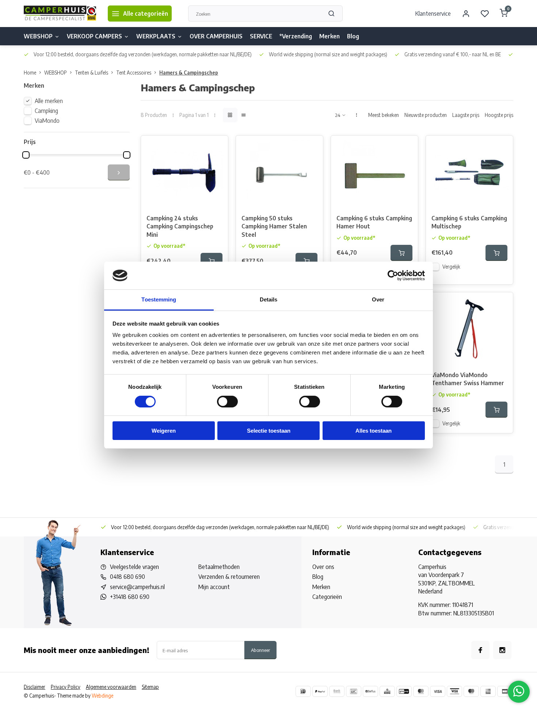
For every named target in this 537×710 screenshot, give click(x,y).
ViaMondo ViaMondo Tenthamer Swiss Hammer (467, 379)
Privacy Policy (65, 687)
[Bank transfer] (336, 691)
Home (30, 72)
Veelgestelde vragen (134, 566)
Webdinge (102, 695)
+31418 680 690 (129, 596)
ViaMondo (47, 120)
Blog (353, 36)
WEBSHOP (38, 36)
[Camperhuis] (60, 13)
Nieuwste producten (425, 115)
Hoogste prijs (499, 115)
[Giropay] (404, 691)
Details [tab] (269, 299)
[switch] (227, 401)
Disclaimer (34, 687)
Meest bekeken (383, 115)
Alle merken (49, 101)
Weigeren (164, 431)
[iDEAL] (303, 691)
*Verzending (295, 36)
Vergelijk (451, 266)
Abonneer (260, 650)
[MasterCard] (421, 691)
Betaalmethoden (219, 566)
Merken (329, 36)
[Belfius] (370, 691)
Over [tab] (378, 299)
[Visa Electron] (454, 691)
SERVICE (261, 36)
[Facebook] (480, 650)
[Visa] (437, 691)
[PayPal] (320, 691)
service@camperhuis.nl (137, 587)
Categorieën (327, 596)
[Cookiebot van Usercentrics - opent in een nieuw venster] (393, 275)
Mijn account (214, 587)
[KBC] (387, 691)
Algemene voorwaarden (111, 687)
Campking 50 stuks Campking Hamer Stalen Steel (274, 226)
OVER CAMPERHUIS (216, 36)
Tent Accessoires (133, 72)
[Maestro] (471, 691)
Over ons (323, 566)
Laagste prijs (465, 115)
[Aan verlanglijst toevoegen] (217, 146)
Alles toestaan (373, 431)
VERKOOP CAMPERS (94, 36)
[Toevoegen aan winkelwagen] (211, 261)
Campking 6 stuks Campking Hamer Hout (374, 222)
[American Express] (488, 691)
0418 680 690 (127, 576)
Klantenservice (433, 13)
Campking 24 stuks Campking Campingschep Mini (179, 226)
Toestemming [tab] (158, 299)
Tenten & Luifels (91, 72)
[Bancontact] (353, 691)
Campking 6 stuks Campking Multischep (469, 222)
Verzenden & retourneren (229, 576)
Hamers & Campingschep (188, 72)
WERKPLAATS (155, 36)
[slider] (26, 155)
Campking (46, 110)
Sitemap (150, 687)
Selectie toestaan (268, 431)
